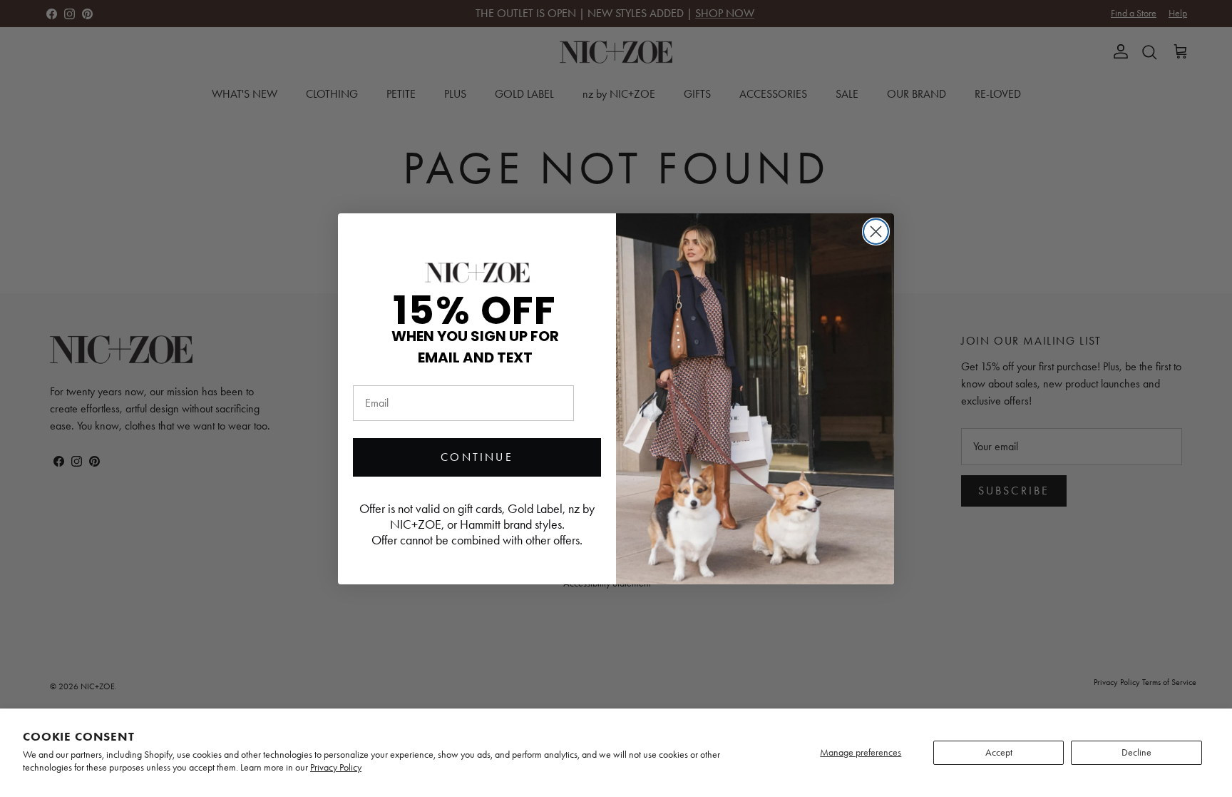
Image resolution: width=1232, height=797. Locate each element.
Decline (1136, 752)
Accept (998, 752)
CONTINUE (477, 457)
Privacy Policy (335, 767)
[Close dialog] (875, 231)
